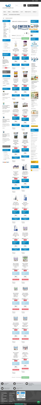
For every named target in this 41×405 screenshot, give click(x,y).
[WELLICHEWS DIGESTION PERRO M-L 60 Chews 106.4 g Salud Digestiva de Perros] (25, 259)
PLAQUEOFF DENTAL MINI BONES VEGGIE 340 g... (25, 142)
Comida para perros (34, 138)
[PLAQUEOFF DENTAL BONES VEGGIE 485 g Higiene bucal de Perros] (15, 105)
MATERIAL (5, 36)
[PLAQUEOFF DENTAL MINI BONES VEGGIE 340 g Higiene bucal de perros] (25, 135)
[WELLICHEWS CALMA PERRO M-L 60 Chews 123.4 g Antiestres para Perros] (25, 228)
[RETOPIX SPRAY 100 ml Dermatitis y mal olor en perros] (15, 228)
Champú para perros (34, 137)
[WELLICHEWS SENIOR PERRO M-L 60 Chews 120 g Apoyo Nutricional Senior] (25, 318)
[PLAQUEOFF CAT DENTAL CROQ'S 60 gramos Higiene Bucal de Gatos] (15, 74)
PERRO (9, 11)
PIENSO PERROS (15, 11)
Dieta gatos (32, 143)
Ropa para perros (33, 148)
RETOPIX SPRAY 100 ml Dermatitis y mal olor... (16, 235)
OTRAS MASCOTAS (5, 33)
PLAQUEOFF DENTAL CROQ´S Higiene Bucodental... (25, 111)
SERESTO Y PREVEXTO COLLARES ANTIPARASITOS (34, 65)
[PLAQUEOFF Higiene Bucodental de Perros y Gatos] (15, 167)
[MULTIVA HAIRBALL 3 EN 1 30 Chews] (3, 103)
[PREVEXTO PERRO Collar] (3, 132)
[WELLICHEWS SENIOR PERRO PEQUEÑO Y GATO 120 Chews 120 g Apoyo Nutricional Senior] (15, 348)
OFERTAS (5, 14)
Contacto (36, 0)
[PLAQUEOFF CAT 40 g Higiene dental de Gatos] (25, 44)
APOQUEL (6, 46)
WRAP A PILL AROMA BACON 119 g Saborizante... (25, 354)
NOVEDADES (5, 88)
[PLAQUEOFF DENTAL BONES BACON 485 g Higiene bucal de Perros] (25, 74)
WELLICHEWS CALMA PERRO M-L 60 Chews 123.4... (25, 235)
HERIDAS (4, 85)
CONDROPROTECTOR (6, 78)
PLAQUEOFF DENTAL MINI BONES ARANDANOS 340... (15, 142)
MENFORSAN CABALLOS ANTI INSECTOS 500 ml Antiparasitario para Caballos (5, 61)
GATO (22, 11)
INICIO (5, 11)
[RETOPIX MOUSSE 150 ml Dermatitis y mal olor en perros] (25, 198)
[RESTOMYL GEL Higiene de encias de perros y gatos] (15, 198)
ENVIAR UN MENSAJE (35, 26)
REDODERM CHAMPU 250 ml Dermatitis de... (25, 173)
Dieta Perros (33, 144)
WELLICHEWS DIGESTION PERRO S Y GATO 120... (16, 295)
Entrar (33, 0)
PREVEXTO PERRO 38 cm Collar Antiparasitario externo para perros (6, 135)
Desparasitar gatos (34, 140)
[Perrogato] (8, 6)
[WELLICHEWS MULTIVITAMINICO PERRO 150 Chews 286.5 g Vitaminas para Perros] (25, 289)
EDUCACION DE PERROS (34, 100)
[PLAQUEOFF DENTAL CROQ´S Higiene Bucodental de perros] (25, 105)
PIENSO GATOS (28, 11)
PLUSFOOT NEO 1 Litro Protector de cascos (5, 94)
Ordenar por (14, 35)
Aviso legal (6, 154)
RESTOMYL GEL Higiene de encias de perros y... (16, 204)
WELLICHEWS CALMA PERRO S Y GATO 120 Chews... (16, 265)
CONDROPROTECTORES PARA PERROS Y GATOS (35, 82)
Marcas (4, 40)
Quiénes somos (6, 155)
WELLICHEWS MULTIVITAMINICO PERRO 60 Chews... (16, 325)
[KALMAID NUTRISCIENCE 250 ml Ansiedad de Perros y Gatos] (15, 44)
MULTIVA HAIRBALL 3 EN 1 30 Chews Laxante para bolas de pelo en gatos (6, 107)
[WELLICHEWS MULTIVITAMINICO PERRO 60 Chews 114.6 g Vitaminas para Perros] (15, 318)
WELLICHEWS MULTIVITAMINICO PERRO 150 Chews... (25, 295)
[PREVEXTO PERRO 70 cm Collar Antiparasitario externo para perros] (3, 117)
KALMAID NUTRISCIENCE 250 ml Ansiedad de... (16, 50)
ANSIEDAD (6, 80)
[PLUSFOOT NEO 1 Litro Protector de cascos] (3, 91)
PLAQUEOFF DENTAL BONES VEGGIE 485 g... (16, 110)
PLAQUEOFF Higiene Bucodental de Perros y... (15, 173)
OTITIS (4, 83)
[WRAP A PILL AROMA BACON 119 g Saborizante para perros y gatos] (25, 348)
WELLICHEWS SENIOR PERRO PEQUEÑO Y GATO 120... (16, 355)
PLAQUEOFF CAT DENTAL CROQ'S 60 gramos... (15, 81)
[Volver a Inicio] (3, 18)
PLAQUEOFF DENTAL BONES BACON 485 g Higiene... (25, 81)
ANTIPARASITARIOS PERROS (14, 14)
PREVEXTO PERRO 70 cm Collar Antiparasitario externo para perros (6, 120)
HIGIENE (4, 35)
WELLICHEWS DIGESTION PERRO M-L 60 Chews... (25, 265)
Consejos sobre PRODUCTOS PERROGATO (33, 151)
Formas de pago (6, 157)
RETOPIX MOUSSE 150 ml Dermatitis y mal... (25, 204)
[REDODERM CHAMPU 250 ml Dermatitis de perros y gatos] (25, 167)
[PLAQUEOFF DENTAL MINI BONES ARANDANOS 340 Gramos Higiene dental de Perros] (15, 135)
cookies (5, 403)
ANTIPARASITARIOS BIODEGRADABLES (34, 115)
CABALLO (34, 11)
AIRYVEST (6, 43)
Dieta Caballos (33, 141)
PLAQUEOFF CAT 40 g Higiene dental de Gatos (25, 50)
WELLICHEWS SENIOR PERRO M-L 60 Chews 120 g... (25, 325)
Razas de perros (33, 147)
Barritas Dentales (5, 81)
